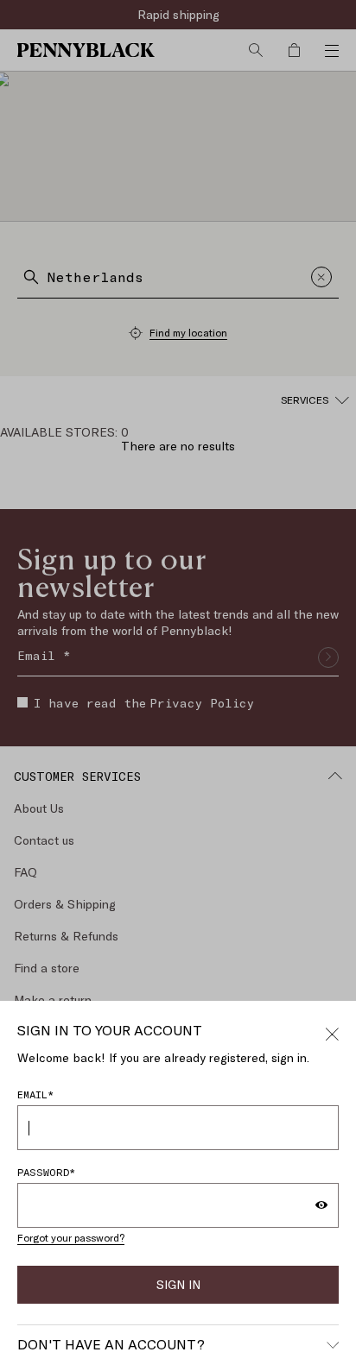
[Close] (332, 1032)
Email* (35, 1094)
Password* (46, 1172)
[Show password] (321, 1205)
